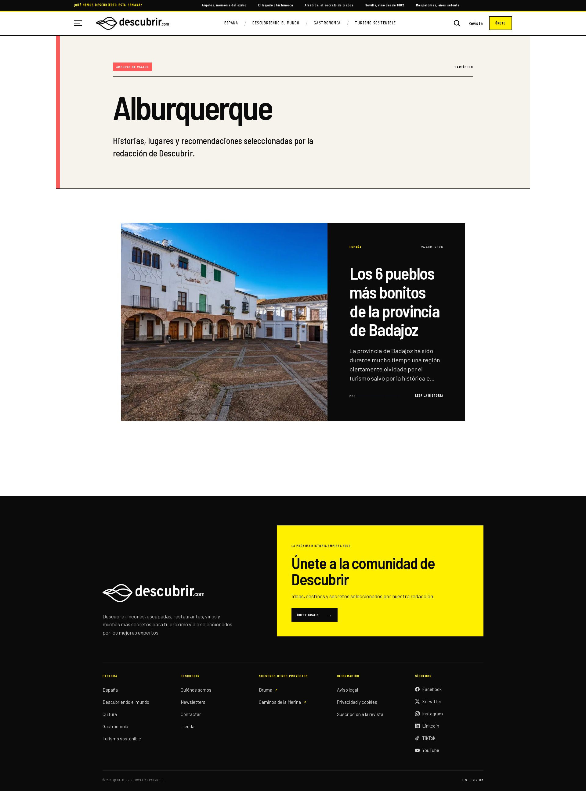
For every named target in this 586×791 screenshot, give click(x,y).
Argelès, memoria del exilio (224, 5)
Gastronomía (327, 23)
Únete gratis (314, 615)
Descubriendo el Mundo (275, 23)
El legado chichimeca (275, 5)
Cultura (110, 714)
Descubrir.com (472, 780)
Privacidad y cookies (357, 702)
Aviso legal (347, 690)
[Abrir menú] (80, 23)
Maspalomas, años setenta (438, 5)
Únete (500, 23)
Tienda (187, 726)
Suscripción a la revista (360, 714)
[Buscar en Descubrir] (456, 23)
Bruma (265, 690)
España (231, 23)
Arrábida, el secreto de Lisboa (329, 5)
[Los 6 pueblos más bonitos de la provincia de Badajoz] (293, 322)
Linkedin (430, 725)
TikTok (428, 738)
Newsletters (193, 702)
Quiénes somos (196, 690)
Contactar (191, 714)
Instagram (432, 713)
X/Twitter (431, 701)
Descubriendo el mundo (126, 702)
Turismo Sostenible (375, 23)
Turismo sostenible (122, 738)
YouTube (430, 750)
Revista (475, 23)
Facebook (432, 689)
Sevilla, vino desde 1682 (384, 5)
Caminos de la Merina (280, 702)
